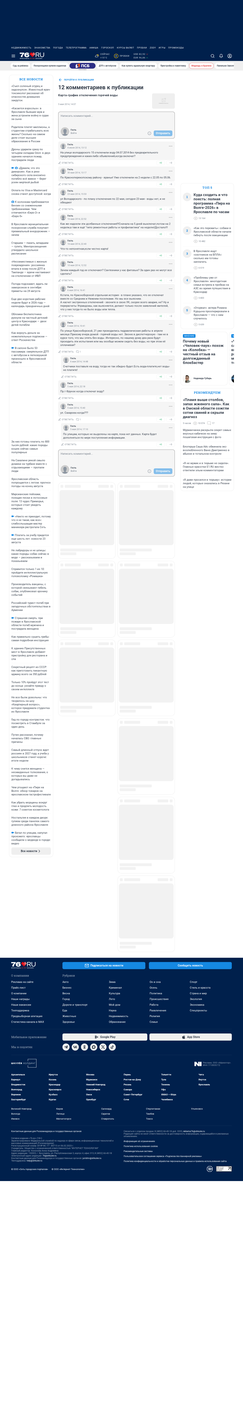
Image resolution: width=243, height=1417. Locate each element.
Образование (117, 942)
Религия (155, 936)
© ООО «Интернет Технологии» (68, 1090)
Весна (66, 914)
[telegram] (66, 967)
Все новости (31, 79)
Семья (154, 942)
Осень (153, 908)
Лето (112, 919)
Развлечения (158, 931)
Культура (114, 914)
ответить (68, 163)
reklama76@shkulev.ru (194, 1052)
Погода (58, 48)
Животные (69, 936)
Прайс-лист (18, 908)
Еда (64, 931)
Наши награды (20, 919)
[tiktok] (112, 967)
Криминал (115, 908)
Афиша (93, 48)
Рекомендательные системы (138, 1072)
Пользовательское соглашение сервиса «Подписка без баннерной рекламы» (163, 1077)
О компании (19, 914)
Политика (156, 914)
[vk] (75, 967)
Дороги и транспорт (75, 925)
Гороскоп (107, 48)
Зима (112, 902)
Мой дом (114, 925)
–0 (170, 162)
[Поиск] (212, 56)
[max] (93, 967)
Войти (74, 133)
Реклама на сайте (22, 902)
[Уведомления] (221, 56)
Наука (112, 931)
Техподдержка (20, 931)
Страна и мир (198, 914)
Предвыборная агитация (26, 936)
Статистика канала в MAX (27, 942)
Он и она (155, 902)
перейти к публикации (79, 80)
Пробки (142, 48)
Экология (196, 919)
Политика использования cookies (141, 1067)
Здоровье (68, 942)
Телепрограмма (76, 48)
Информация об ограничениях (139, 1062)
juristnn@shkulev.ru (92, 1079)
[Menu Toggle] (13, 56)
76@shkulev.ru (50, 1076)
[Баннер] (82, 66)
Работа (154, 925)
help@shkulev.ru (34, 1081)
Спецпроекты (198, 931)
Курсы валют (125, 48)
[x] (103, 967)
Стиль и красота (200, 908)
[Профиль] (229, 56)
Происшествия (159, 919)
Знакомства (42, 48)
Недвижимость (21, 48)
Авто (65, 902)
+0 (160, 162)
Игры (162, 48)
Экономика (197, 925)
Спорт (193, 902)
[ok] (84, 967)
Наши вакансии (21, 925)
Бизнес (67, 908)
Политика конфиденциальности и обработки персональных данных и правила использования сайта (175, 1082)
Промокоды (176, 48)
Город (66, 919)
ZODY (153, 48)
